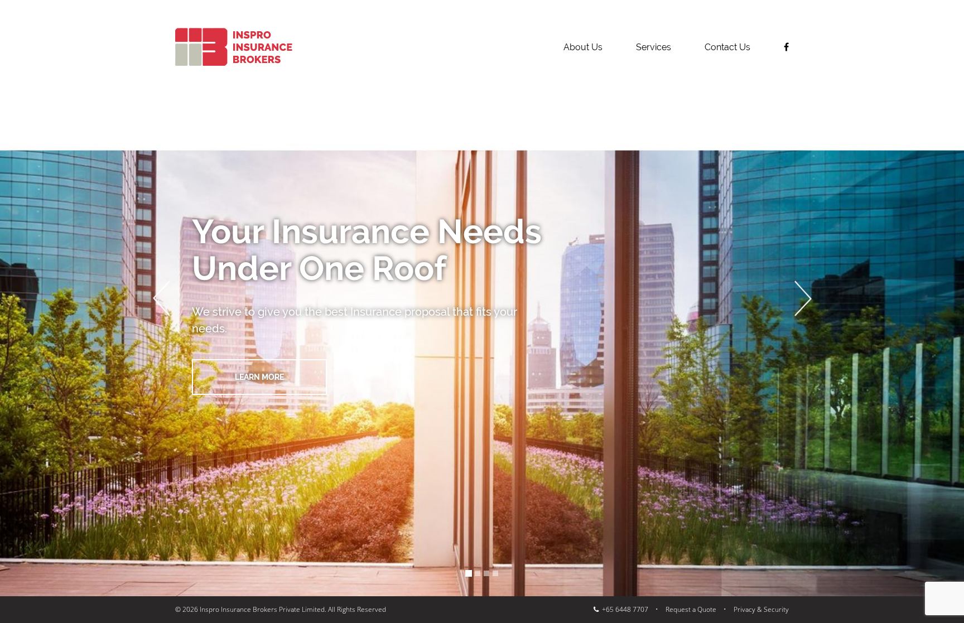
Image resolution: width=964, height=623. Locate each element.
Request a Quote (691, 609)
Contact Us (727, 47)
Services (653, 47)
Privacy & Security (761, 609)
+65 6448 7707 (623, 609)
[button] (161, 298)
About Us (582, 47)
